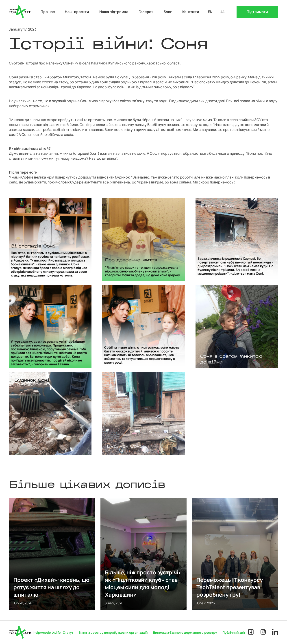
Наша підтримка (113, 11)
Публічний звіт (233, 632)
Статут (68, 632)
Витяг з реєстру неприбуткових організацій (113, 632)
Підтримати (257, 11)
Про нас (48, 11)
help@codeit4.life (47, 632)
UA (222, 11)
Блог (167, 11)
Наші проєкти (77, 11)
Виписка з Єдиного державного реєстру (185, 632)
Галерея (146, 11)
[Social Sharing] (250, 632)
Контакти (190, 11)
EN (210, 11)
